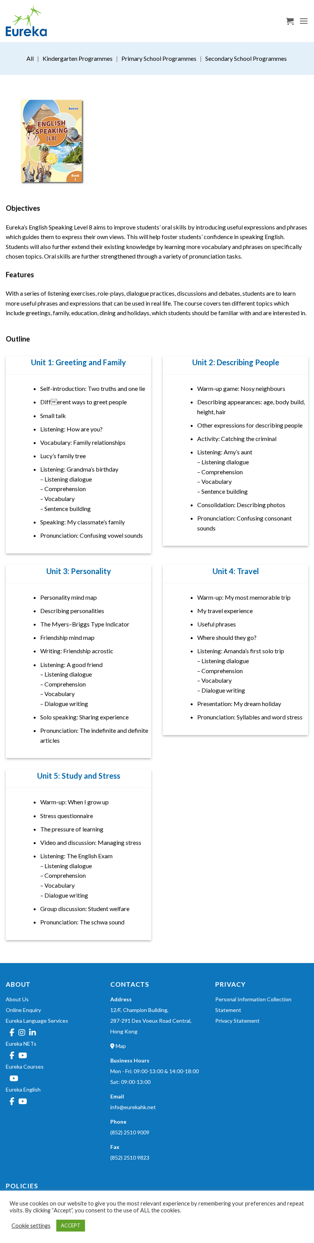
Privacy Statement (237, 1020)
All (30, 58)
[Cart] (290, 21)
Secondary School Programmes (246, 58)
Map (120, 1046)
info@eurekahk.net (133, 1107)
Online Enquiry (23, 1010)
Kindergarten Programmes (78, 58)
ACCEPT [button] (70, 1225)
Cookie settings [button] (31, 1225)
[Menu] (303, 20)
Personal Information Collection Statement (253, 1004)
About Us (17, 999)
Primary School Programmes (158, 58)
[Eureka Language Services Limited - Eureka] (44, 21)
